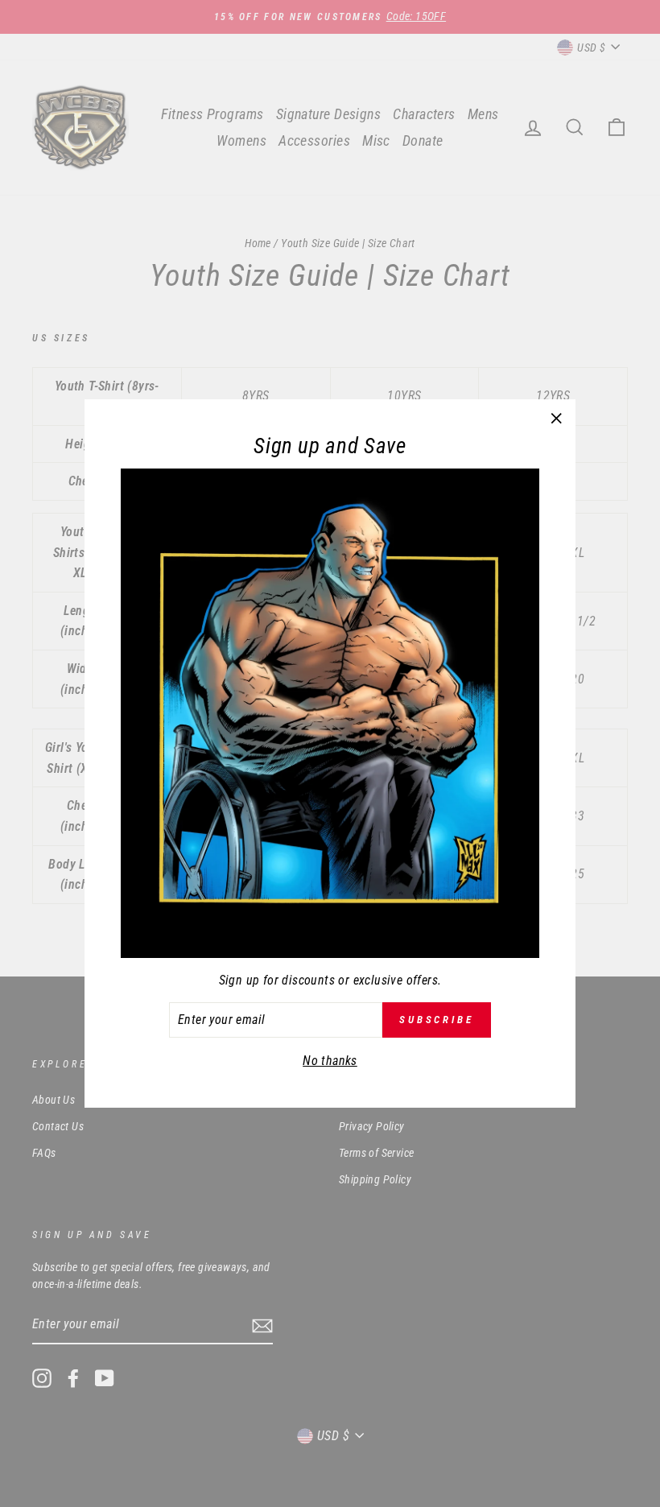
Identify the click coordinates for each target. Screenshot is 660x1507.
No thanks (330, 1060)
